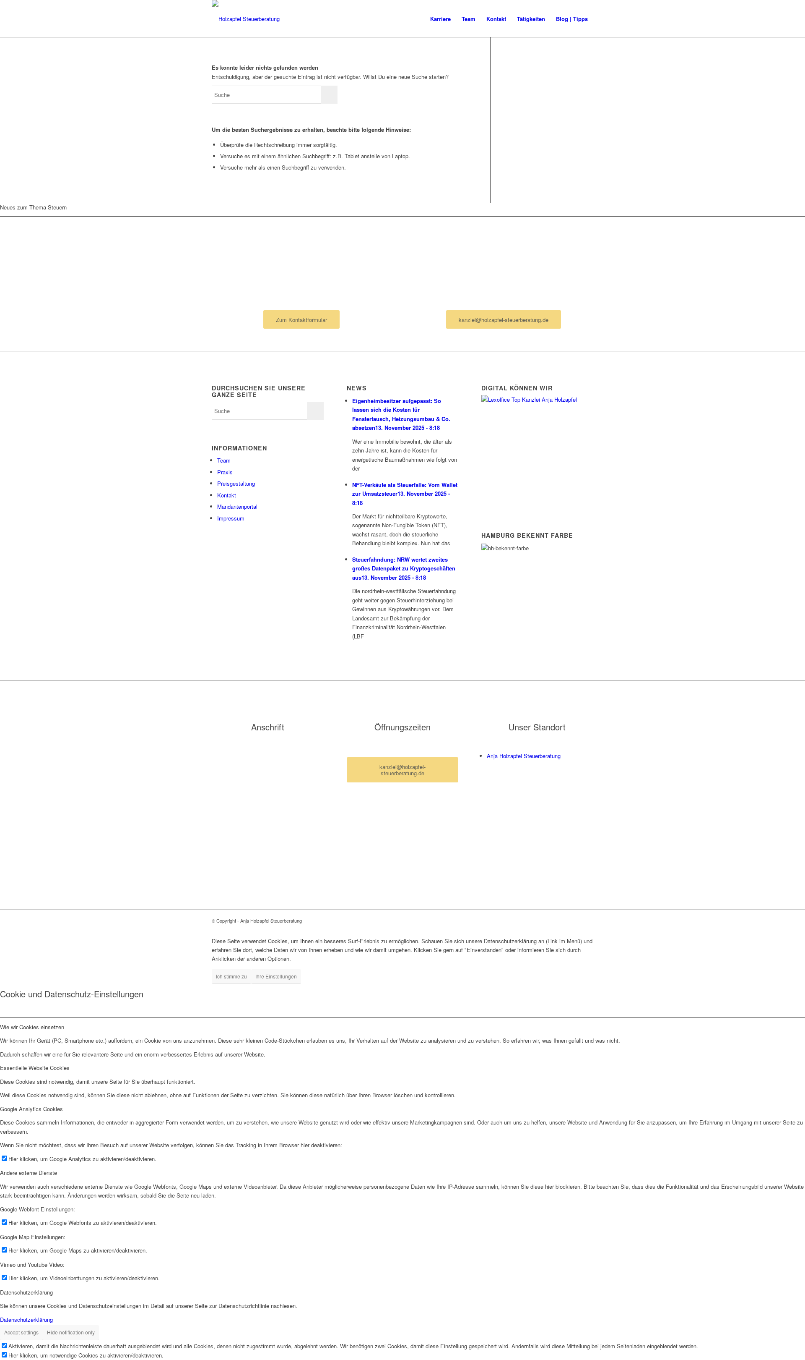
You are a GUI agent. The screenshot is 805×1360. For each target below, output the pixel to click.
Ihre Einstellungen (276, 976)
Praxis (225, 472)
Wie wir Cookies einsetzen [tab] (32, 1027)
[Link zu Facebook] (574, 920)
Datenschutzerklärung (26, 1319)
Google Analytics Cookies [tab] (31, 1109)
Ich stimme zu (231, 976)
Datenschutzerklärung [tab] (26, 1292)
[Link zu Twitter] (587, 920)
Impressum (230, 518)
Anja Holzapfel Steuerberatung (524, 756)
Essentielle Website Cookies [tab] (35, 1068)
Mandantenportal (237, 506)
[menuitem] (440, 19)
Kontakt (226, 495)
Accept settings (21, 1332)
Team (224, 460)
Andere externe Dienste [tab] (28, 1173)
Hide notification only (71, 1332)
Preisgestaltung (236, 483)
